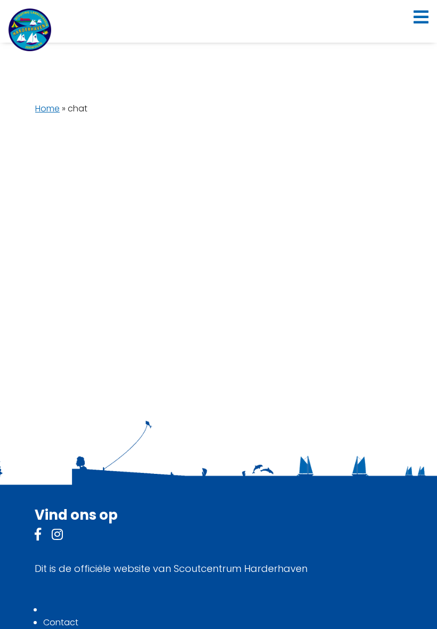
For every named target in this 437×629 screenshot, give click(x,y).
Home (47, 108)
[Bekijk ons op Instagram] (57, 536)
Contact (60, 622)
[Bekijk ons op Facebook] (38, 536)
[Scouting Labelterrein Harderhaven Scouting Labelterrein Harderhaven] (30, 30)
